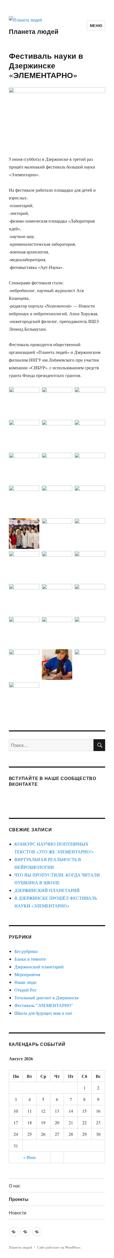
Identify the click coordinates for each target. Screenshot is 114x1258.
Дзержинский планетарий (39, 966)
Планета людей (33, 31)
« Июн (29, 1157)
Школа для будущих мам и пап (43, 1013)
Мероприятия (27, 974)
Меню (96, 25)
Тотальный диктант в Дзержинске (46, 997)
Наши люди (25, 982)
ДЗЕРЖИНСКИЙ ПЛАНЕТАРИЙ (47, 890)
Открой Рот (25, 990)
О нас (14, 1185)
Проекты (18, 1199)
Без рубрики (26, 951)
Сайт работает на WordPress (59, 1247)
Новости (17, 1212)
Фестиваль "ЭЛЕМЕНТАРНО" (43, 1005)
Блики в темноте (30, 959)
